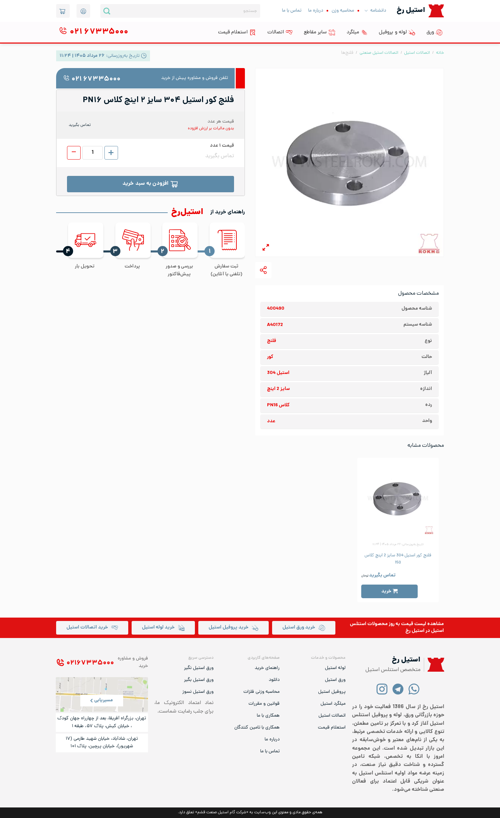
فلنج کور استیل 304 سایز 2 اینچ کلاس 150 (398, 559)
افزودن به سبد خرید (145, 184)
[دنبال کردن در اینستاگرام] (382, 689)
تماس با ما (291, 10)
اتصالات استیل (417, 53)
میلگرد (353, 32)
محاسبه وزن (343, 10)
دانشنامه (378, 10)
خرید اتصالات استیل (87, 627)
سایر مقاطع (315, 32)
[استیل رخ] (436, 10)
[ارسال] (107, 10)
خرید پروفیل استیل (228, 627)
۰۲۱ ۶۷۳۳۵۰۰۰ (95, 79)
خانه (440, 53)
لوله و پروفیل (393, 32)
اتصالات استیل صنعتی (379, 53)
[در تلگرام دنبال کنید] (398, 689)
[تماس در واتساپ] (414, 689)
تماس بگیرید (382, 575)
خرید (386, 591)
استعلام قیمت (233, 32)
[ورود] (83, 11)
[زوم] (265, 248)
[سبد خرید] (63, 11)
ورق (430, 32)
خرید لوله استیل (158, 627)
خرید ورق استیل (298, 627)
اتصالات (275, 32)
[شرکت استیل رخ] (434, 665)
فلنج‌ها (347, 53)
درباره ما (315, 10)
